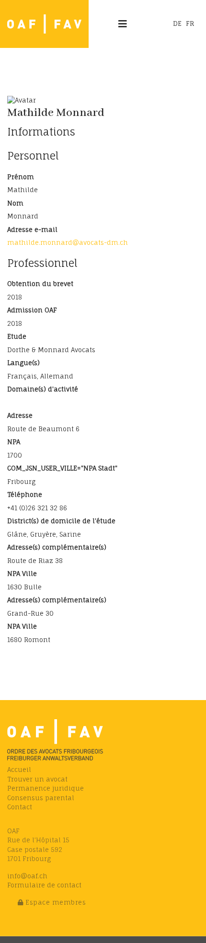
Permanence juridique (45, 788)
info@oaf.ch (27, 876)
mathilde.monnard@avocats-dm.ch (67, 242)
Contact (19, 807)
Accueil (19, 769)
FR (190, 23)
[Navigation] (122, 24)
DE (177, 23)
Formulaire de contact (44, 885)
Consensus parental (40, 798)
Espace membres (54, 902)
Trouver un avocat (37, 779)
